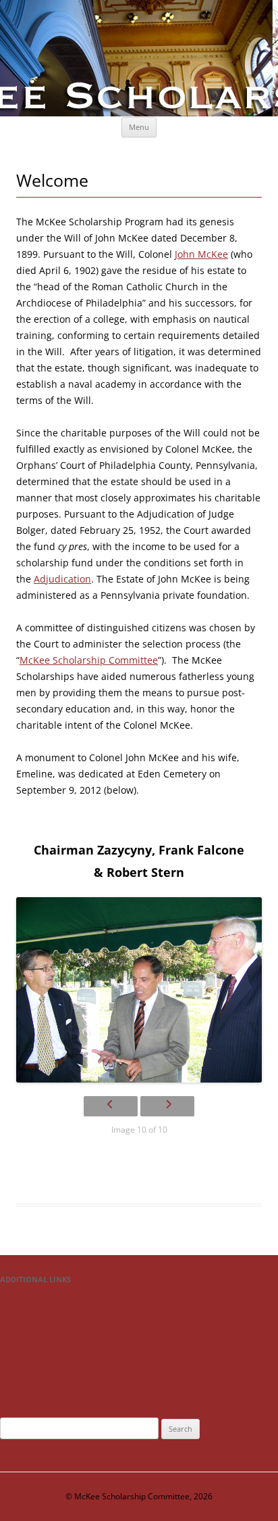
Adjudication (62, 578)
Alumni (14, 1344)
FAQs (10, 1312)
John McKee (201, 254)
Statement (21, 1377)
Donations (21, 1328)
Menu (139, 127)
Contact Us (22, 1361)
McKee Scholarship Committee (89, 660)
